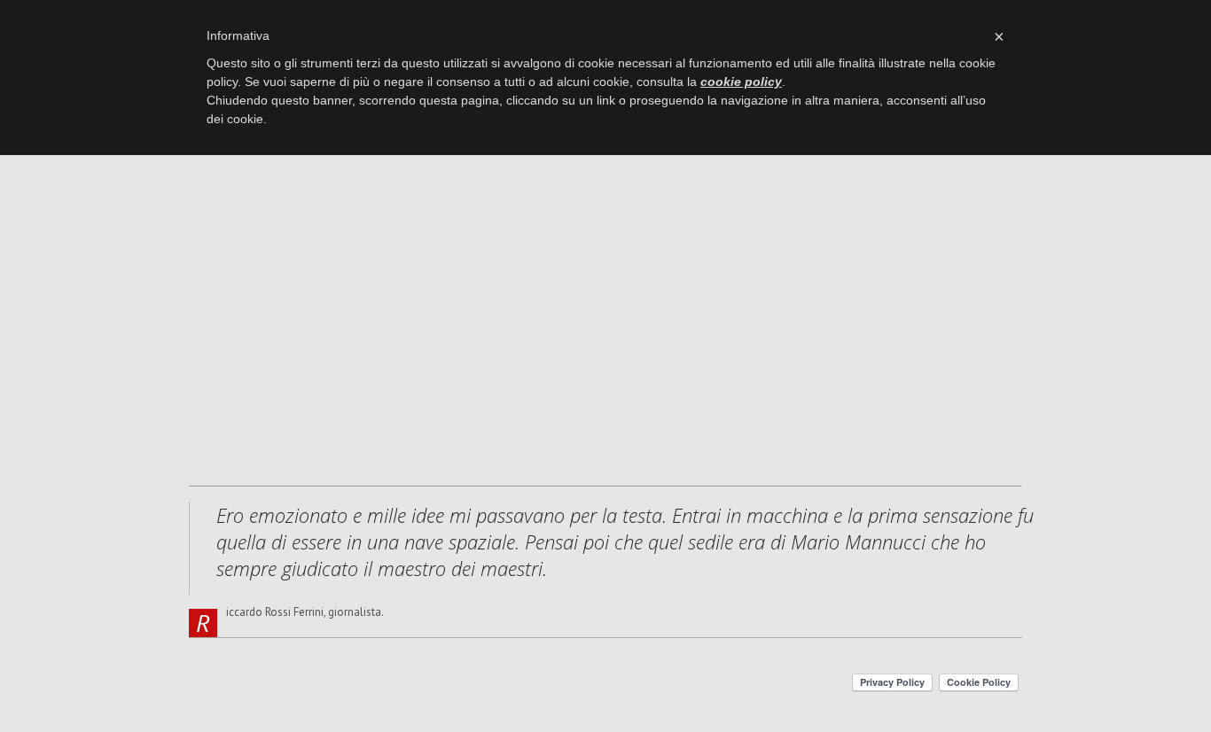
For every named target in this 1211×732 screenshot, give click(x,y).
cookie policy (741, 81)
